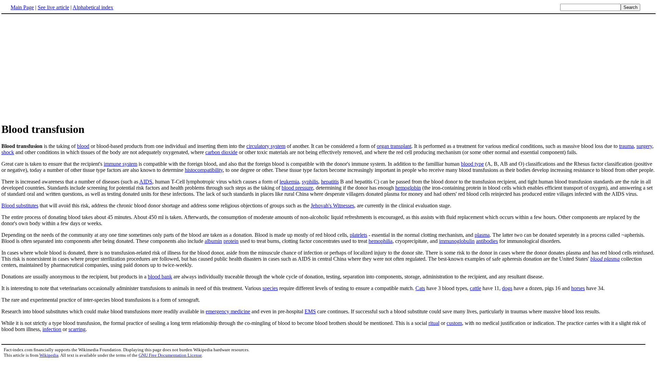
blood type (472, 164)
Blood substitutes (19, 205)
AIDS (145, 181)
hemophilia (380, 241)
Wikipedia (49, 355)
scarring (77, 329)
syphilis (310, 181)
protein (231, 241)
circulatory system (265, 146)
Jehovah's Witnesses (332, 205)
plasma (482, 235)
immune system (120, 164)
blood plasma (605, 259)
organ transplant (394, 146)
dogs (507, 288)
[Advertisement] (58, 68)
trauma (626, 146)
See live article (53, 7)
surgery (644, 146)
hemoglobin (408, 188)
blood (83, 146)
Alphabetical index (93, 7)
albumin (213, 241)
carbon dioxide (221, 152)
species (270, 288)
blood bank (160, 276)
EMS (310, 311)
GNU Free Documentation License (170, 355)
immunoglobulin (457, 241)
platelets (358, 235)
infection (51, 329)
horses (578, 288)
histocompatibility (204, 170)
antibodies (487, 241)
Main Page (22, 7)
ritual (433, 323)
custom (454, 323)
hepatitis (330, 181)
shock (7, 152)
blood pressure (297, 188)
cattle (475, 288)
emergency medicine (228, 311)
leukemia (289, 181)
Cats (420, 288)
